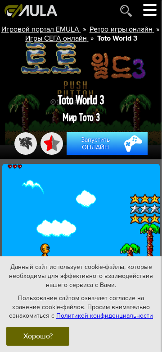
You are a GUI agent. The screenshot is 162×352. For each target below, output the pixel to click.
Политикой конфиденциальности (104, 316)
